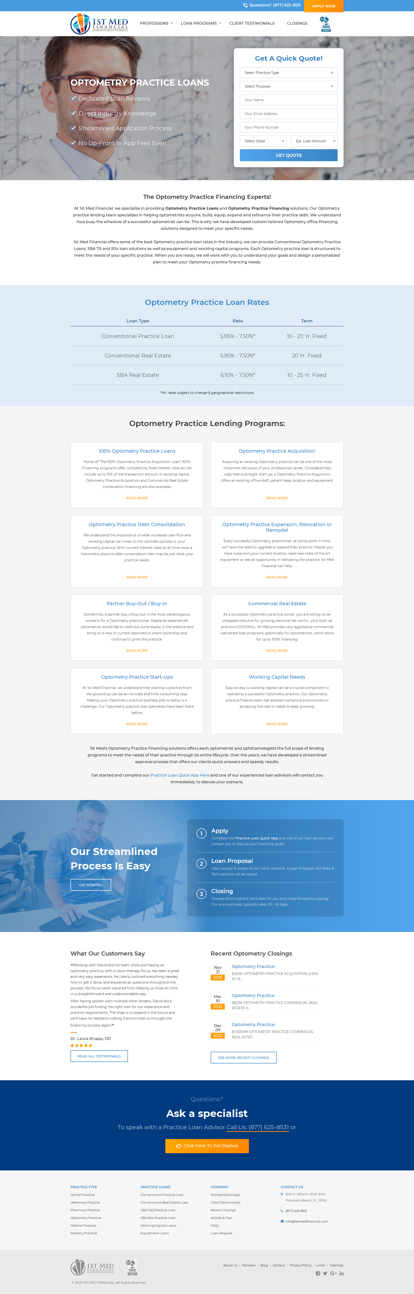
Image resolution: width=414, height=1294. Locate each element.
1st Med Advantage (225, 1195)
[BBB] (325, 24)
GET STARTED (91, 885)
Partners (248, 1265)
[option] (125, 1005)
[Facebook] (318, 1273)
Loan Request (221, 1233)
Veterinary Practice (85, 1202)
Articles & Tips (221, 1218)
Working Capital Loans (158, 1225)
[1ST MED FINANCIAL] (99, 24)
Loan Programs (199, 23)
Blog (264, 1265)
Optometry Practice (253, 966)
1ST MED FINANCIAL (99, 1282)
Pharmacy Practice (85, 1210)
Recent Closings (223, 1210)
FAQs (215, 1225)
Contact (279, 1265)
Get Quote (289, 155)
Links (320, 1265)
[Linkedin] (341, 1273)
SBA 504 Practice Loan (158, 1218)
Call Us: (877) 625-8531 (258, 1127)
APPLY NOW (323, 6)
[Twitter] (325, 1273)
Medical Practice (83, 1225)
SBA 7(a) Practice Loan (158, 1210)
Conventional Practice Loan (162, 1195)
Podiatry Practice (83, 1233)
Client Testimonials (252, 23)
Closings (297, 23)
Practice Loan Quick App (257, 838)
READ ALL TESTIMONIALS (99, 1056)
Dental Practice (82, 1195)
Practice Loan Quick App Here (179, 775)
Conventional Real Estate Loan (165, 1202)
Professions (154, 23)
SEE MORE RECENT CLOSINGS (243, 1058)
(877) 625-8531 (287, 5)
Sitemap (336, 1265)
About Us (230, 1265)
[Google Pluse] (333, 1273)
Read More (137, 498)
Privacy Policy (300, 1265)
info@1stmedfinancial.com (307, 1221)
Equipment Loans (155, 1233)
